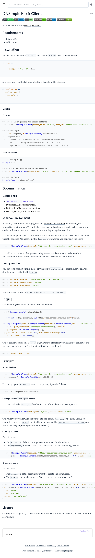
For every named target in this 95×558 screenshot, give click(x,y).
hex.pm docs (21, 201)
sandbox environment (54, 223)
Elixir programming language (61, 551)
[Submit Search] (10, 5)
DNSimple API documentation (20, 205)
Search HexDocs (63, 546)
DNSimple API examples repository (23, 208)
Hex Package (30, 546)
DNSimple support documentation (23, 211)
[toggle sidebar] (3, 4)
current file (51, 546)
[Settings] (91, 4)
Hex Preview (41, 546)
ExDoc (33, 551)
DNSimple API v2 (32, 25)
